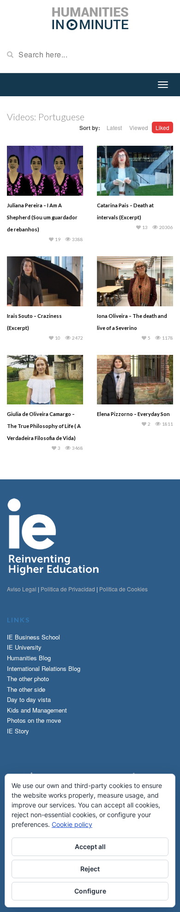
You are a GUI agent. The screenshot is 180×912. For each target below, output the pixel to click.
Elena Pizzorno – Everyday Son (133, 414)
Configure (90, 891)
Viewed (138, 127)
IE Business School (33, 637)
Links (18, 620)
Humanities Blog (29, 657)
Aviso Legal (21, 589)
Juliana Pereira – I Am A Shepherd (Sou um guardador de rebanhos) (42, 217)
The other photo (28, 678)
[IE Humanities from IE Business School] (90, 17)
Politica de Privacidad (68, 589)
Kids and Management (37, 710)
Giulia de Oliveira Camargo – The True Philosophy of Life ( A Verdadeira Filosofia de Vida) (44, 426)
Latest (114, 127)
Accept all (90, 846)
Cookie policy (72, 824)
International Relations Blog (43, 668)
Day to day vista (29, 699)
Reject (90, 869)
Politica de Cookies (123, 589)
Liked (162, 127)
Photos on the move (34, 720)
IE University (24, 647)
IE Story (18, 730)
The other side (26, 689)
